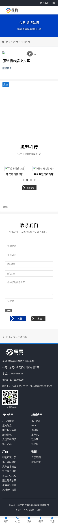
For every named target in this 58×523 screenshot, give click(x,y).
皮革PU (35, 434)
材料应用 (37, 414)
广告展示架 (8, 421)
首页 (8, 41)
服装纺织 (36, 462)
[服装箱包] (29, 53)
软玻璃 (34, 439)
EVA (33, 425)
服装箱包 (7, 434)
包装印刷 (36, 457)
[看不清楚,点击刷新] (8, 310)
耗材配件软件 (9, 489)
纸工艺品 (7, 444)
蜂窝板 (34, 444)
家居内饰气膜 (9, 476)
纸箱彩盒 (7, 425)
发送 (19, 318)
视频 (34, 451)
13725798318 (17, 379)
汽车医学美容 (9, 466)
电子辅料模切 (9, 462)
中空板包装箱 (9, 430)
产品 (5, 451)
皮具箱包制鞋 (9, 485)
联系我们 (44, 3)
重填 (39, 318)
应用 (15, 41)
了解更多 (30, 187)
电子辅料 (36, 421)
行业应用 (25, 41)
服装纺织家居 (9, 480)
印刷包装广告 (9, 457)
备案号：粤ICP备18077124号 (29, 510)
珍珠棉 (34, 430)
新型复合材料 (9, 471)
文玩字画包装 (20, 337)
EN (53, 3)
